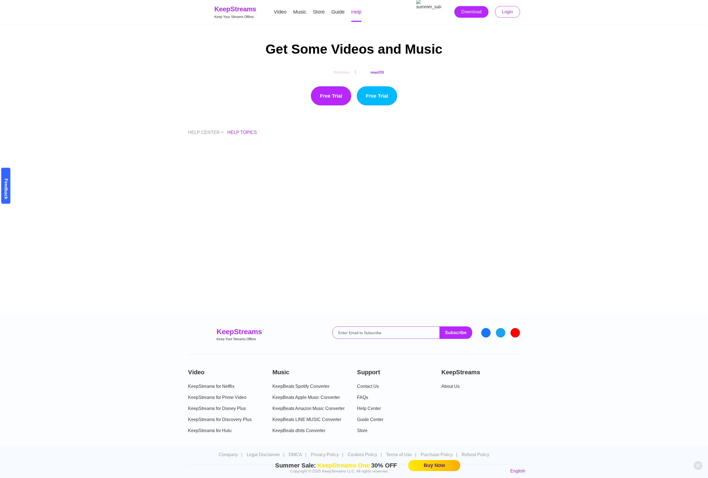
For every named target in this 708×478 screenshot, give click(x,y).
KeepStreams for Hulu (209, 430)
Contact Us (368, 386)
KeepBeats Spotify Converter (300, 386)
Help (356, 12)
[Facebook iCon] (486, 332)
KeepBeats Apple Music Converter (306, 397)
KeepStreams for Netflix (211, 386)
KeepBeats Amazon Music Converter (308, 408)
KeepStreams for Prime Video (217, 397)
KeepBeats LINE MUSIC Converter (306, 419)
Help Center (369, 408)
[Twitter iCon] (500, 332)
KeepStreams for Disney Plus (217, 408)
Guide (338, 12)
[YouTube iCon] (515, 332)
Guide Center (370, 419)
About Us (450, 386)
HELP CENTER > (206, 132)
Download (471, 11)
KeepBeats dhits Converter (298, 430)
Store (319, 12)
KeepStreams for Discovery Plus (220, 419)
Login (507, 11)
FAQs (362, 397)
